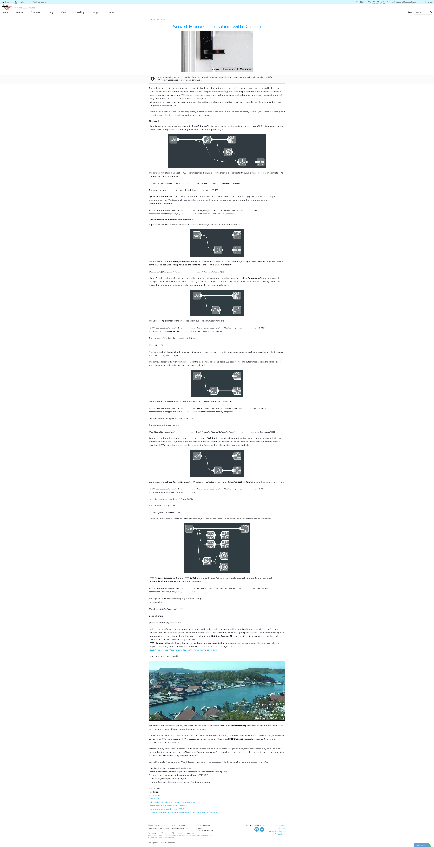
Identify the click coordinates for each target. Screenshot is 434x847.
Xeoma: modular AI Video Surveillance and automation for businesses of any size (180, 835)
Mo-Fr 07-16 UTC (158, 833)
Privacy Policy (280, 834)
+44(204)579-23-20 (157, 825)
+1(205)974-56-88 (178, 825)
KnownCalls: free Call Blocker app (161, 837)
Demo (7, 2)
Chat (362, 2)
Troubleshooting (39, 2)
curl (160, 77)
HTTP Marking (156, 795)
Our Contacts (281, 825)
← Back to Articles (157, 19)
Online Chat (281, 828)
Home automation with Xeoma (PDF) (167, 809)
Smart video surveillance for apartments (168, 806)
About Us (428, 2)
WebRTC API (155, 799)
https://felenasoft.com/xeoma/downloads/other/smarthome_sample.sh (183, 650)
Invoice (22, 2)
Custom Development (277, 831)
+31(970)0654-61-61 (203, 825)
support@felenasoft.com (406, 2)
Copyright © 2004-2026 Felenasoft (161, 843)
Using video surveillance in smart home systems (172, 802)
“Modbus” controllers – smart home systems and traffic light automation (183, 813)
